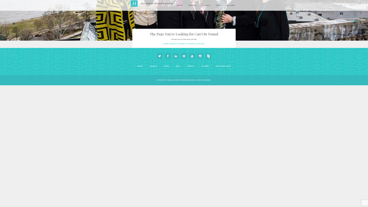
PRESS (191, 44)
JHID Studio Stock (223, 66)
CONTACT (200, 44)
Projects (193, 5)
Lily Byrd (205, 66)
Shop (218, 5)
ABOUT (173, 44)
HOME (166, 44)
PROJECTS (183, 44)
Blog (178, 66)
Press (166, 66)
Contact (206, 5)
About (180, 5)
